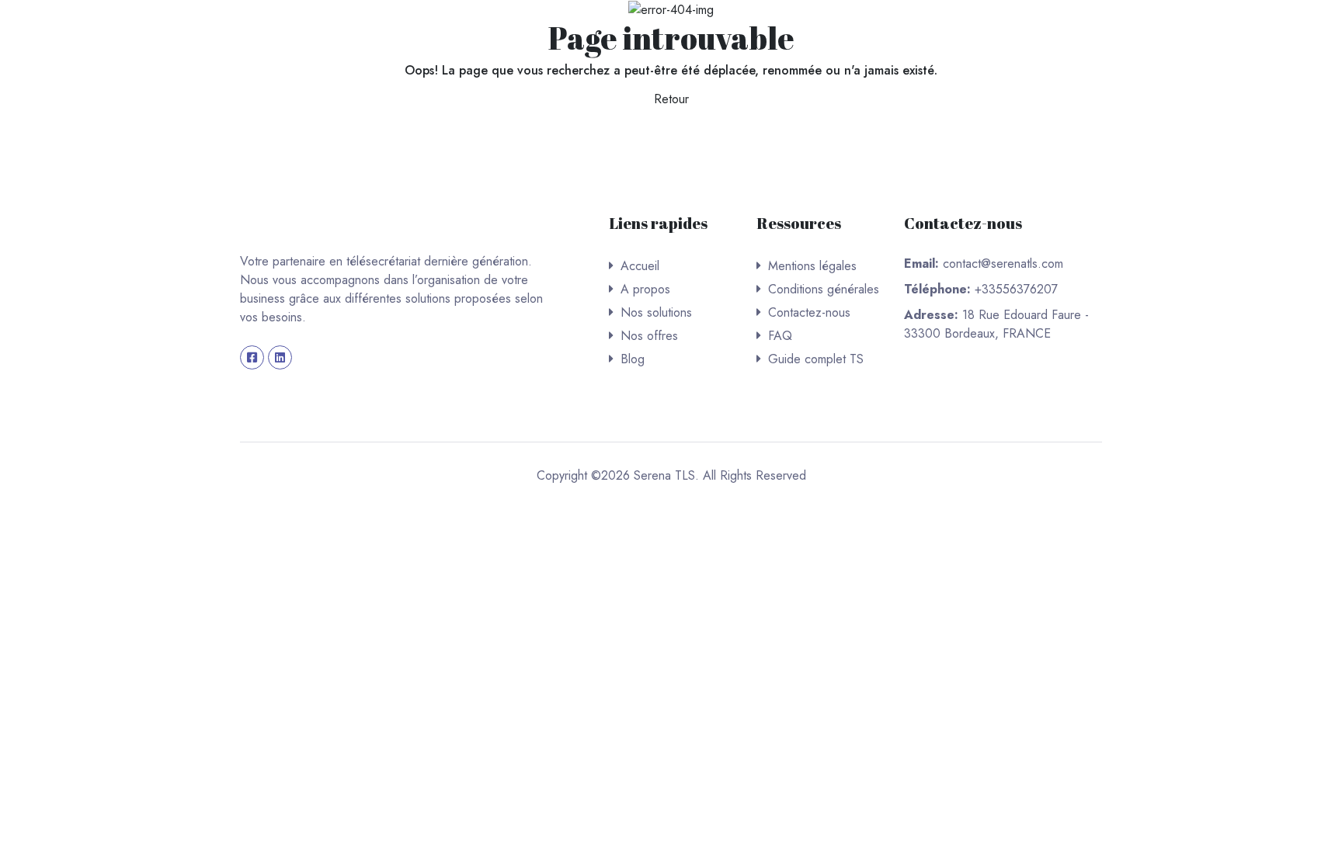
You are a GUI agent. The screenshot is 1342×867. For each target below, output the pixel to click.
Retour (671, 99)
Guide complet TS (816, 359)
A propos (645, 289)
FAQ (780, 336)
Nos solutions (656, 312)
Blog (633, 359)
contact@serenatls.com (1003, 263)
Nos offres (649, 336)
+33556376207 (1016, 289)
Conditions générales (823, 289)
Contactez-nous (809, 312)
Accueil (640, 266)
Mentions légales (812, 266)
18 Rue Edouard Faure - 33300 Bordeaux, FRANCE (996, 324)
